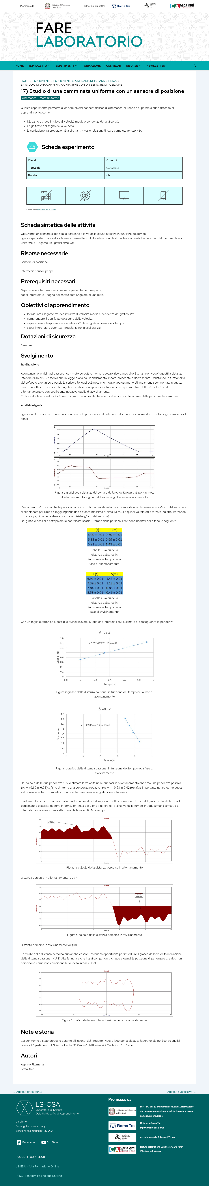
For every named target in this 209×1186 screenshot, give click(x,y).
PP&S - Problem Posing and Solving (39, 1175)
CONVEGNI (113, 65)
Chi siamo (21, 1121)
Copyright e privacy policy (30, 1126)
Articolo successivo (181, 1091)
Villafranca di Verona (150, 1151)
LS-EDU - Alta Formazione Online (37, 1166)
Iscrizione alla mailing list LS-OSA (34, 1130)
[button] (16, 36)
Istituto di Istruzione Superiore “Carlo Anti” (161, 1147)
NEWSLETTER (155, 65)
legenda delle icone (46, 210)
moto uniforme (49, 98)
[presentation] (38, 788)
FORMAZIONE (91, 65)
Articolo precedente (27, 1091)
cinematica (29, 98)
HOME (19, 65)
